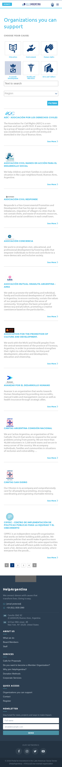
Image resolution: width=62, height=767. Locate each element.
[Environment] (31, 48)
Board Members (10, 642)
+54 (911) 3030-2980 (15, 608)
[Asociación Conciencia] (9, 237)
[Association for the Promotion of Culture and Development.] (9, 330)
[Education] (13, 48)
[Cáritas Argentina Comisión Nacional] (9, 422)
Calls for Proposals (12, 661)
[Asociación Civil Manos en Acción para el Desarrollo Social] (9, 157)
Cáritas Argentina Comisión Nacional (28, 428)
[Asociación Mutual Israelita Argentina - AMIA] (9, 278)
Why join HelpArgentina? (14, 669)
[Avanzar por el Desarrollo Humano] (9, 379)
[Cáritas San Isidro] (9, 475)
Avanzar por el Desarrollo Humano (27, 385)
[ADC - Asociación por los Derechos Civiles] (9, 114)
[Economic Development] (13, 68)
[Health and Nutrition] (31, 68)
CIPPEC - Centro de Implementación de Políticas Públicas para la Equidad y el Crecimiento (29, 525)
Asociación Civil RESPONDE (21, 199)
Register (7, 701)
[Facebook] (18, 751)
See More (51, 141)
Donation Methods (11, 674)
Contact (6, 696)
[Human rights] (49, 48)
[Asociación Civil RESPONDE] (9, 197)
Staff (5, 646)
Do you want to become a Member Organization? (26, 665)
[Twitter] (35, 751)
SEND (31, 733)
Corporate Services (12, 678)
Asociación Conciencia (18, 241)
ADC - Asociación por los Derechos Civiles (30, 117)
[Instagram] (27, 751)
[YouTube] (43, 751)
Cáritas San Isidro (15, 482)
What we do (8, 638)
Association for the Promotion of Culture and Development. (26, 335)
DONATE (7, 4)
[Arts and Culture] (49, 68)
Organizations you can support (17, 692)
